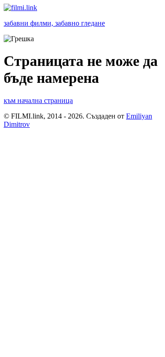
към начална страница (38, 100)
